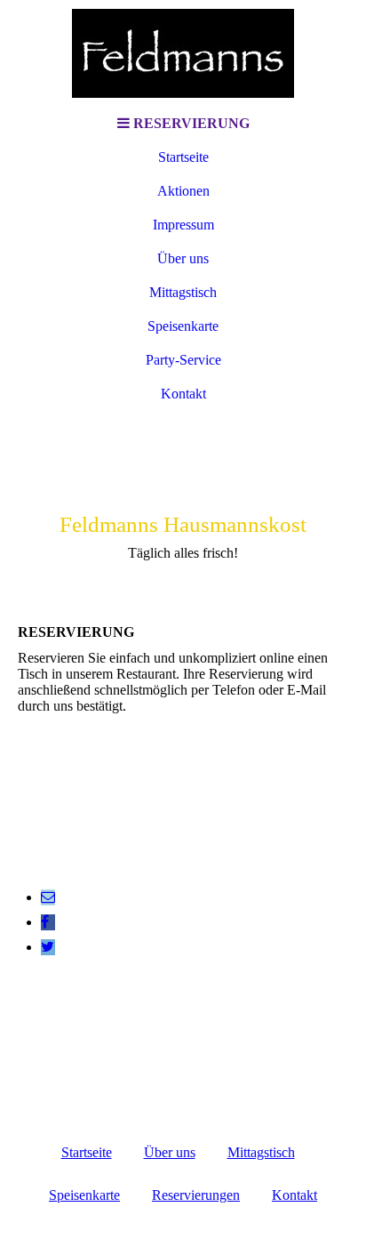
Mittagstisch (183, 292)
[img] (183, 53)
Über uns (183, 258)
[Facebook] (45, 921)
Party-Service (183, 359)
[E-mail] (48, 897)
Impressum (183, 224)
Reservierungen (196, 1195)
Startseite (183, 157)
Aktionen (183, 190)
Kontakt (183, 393)
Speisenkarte (183, 326)
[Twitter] (47, 946)
